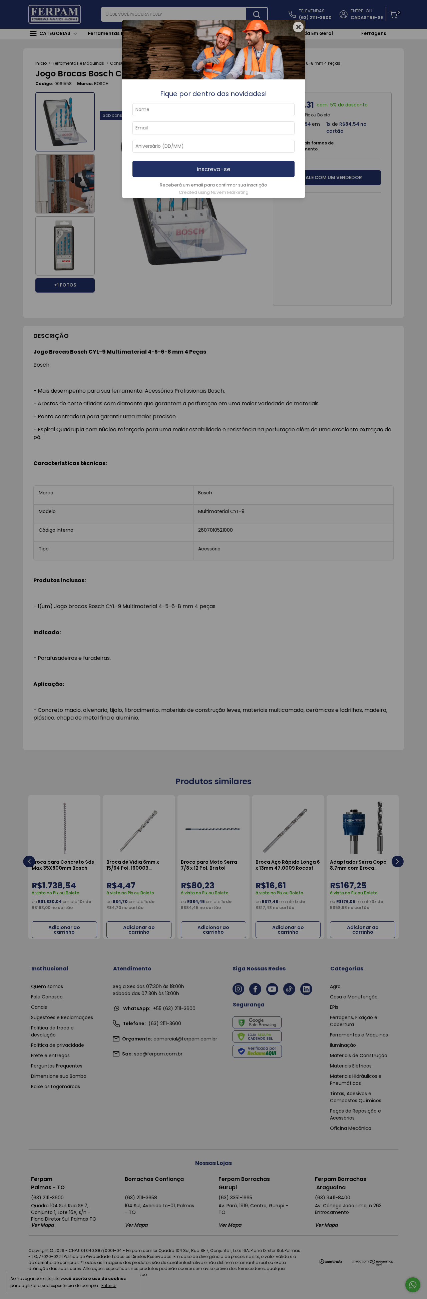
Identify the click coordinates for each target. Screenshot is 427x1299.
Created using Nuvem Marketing (214, 192)
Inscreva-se (214, 169)
